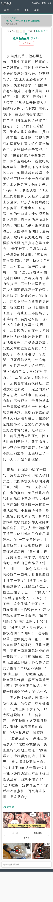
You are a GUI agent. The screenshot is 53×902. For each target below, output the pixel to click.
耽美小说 (6, 3)
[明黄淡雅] (21, 31)
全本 (26, 10)
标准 (43, 31)
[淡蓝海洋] (17, 31)
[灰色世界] (24, 31)
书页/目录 (38, 833)
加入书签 (26, 43)
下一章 (26, 838)
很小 (37, 31)
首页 (5, 18)
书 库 (16, 10)
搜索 (36, 10)
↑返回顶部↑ (9, 807)
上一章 (15, 833)
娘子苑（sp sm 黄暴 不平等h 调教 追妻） (23, 21)
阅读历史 (36, 3)
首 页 (6, 10)
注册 (50, 3)
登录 (44, 3)
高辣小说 (13, 18)
